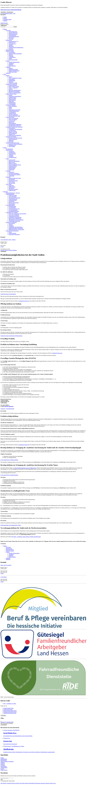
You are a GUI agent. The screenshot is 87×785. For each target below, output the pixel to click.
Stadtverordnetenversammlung (15, 53)
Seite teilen (3, 715)
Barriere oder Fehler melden (22, 783)
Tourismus (8, 170)
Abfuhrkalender (4, 767)
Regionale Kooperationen (14, 234)
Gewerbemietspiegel (13, 210)
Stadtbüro (11, 45)
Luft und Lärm (12, 120)
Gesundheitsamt (12, 130)
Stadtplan (5, 20)
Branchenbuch (12, 203)
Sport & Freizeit (9, 150)
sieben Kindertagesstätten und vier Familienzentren (25, 468)
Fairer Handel (12, 181)
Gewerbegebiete (12, 207)
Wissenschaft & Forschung (14, 197)
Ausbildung (11, 63)
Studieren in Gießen (13, 82)
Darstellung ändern (7, 19)
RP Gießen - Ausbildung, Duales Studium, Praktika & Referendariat (26, 536)
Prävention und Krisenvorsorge (15, 137)
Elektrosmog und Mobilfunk (15, 135)
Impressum (43, 783)
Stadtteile (11, 68)
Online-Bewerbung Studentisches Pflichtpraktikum (11, 335)
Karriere (8, 61)
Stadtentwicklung (12, 97)
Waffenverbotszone (13, 139)
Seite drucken (3, 783)
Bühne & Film (12, 162)
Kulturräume (11, 169)
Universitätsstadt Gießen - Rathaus (8, 239)
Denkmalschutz (12, 102)
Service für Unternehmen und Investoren (17, 213)
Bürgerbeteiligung (10, 50)
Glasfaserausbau (12, 103)
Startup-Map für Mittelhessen (15, 218)
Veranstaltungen (9, 148)
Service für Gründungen (14, 214)
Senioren (11, 89)
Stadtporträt (11, 185)
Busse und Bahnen (13, 106)
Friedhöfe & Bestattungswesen (12, 142)
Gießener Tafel (12, 134)
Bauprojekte (11, 37)
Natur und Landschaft (13, 118)
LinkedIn (8, 722)
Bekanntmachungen (13, 34)
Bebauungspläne (12, 98)
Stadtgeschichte (12, 186)
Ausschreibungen (12, 35)
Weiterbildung (12, 79)
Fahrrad (10, 107)
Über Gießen (9, 184)
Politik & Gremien (10, 51)
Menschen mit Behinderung (15, 90)
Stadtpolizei (11, 140)
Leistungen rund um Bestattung (15, 144)
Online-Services (12, 42)
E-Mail (2, 246)
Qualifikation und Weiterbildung (16, 227)
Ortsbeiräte (11, 56)
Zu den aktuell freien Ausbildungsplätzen (9, 459)
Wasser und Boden (13, 119)
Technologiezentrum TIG (14, 208)
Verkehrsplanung (12, 113)
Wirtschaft (5, 191)
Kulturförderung (12, 167)
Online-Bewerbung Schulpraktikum (8, 294)
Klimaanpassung (12, 123)
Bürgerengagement (13, 85)
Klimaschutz (11, 122)
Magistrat (11, 54)
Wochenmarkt (12, 179)
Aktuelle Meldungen (13, 32)
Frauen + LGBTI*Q (13, 87)
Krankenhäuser (12, 128)
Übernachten (11, 172)
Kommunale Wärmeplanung (15, 96)
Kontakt (5, 18)
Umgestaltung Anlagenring (14, 109)
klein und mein (12, 183)
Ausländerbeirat (12, 57)
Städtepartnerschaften (13, 69)
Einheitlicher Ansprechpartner (15, 217)
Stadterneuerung (12, 100)
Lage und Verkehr (12, 196)
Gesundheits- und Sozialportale (15, 129)
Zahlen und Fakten (13, 71)
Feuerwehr (11, 141)
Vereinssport (11, 151)
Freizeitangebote (12, 153)
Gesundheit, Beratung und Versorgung (14, 126)
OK (1, 779)
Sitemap (5, 17)
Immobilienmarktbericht (14, 211)
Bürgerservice (9, 40)
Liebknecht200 (12, 159)
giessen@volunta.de (8, 406)
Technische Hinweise (11, 783)
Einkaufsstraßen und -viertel (15, 178)
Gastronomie (11, 175)
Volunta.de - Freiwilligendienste (7, 408)
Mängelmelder (4, 760)
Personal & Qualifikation (11, 222)
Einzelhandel (11, 201)
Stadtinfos (8, 67)
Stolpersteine (11, 188)
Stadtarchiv (11, 81)
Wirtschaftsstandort (10, 194)
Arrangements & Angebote (14, 174)
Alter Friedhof (12, 146)
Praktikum (11, 64)
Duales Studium (12, 65)
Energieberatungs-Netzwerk (15, 125)
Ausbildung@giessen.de (24, 301)
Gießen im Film (12, 190)
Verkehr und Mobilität (10, 104)
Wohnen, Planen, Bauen (11, 93)
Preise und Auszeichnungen (15, 92)
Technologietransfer (13, 199)
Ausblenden (3, 12)
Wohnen (10, 95)
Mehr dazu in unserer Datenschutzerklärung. (11, 9)
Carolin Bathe (4, 577)
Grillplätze (11, 155)
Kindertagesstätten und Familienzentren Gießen (11, 525)
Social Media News (13, 31)
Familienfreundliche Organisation (16, 228)
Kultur (7, 158)
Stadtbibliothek (12, 80)
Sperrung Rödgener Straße (14, 115)
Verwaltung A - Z (12, 43)
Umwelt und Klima (10, 117)
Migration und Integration (14, 91)
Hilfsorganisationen (13, 133)
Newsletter (11, 39)
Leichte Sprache (4, 23)
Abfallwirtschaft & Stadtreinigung (16, 47)
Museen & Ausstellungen (14, 161)
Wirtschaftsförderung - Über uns (13, 192)
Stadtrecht (8, 73)
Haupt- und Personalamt (6, 565)
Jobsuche (11, 224)
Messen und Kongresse (14, 202)
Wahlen (10, 58)
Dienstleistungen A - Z (13, 41)
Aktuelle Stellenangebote (14, 62)
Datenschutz (37, 783)
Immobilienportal (12, 206)
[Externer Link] (43, 608)
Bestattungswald (12, 145)
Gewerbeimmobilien (10, 205)
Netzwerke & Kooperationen (12, 230)
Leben (4, 74)
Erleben (5, 147)
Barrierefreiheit (31, 783)
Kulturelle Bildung (13, 166)
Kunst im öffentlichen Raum (15, 164)
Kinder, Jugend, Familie (14, 86)
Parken (10, 108)
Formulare (11, 48)
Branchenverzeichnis (13, 180)
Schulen (10, 76)
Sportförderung (12, 152)
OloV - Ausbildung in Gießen (15, 78)
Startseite (2, 250)
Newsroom (8, 30)
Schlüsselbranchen (13, 200)
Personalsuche (12, 223)
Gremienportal (12, 52)
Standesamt (11, 46)
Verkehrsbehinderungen (14, 36)
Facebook (3, 722)
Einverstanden (10, 12)
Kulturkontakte (12, 168)
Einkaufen (8, 177)
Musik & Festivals (13, 163)
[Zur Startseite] (8, 13)
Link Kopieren (3, 724)
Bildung (7, 75)
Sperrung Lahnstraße (13, 114)
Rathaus (5, 29)
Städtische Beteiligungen (14, 70)
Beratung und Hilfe (13, 131)
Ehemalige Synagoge (13, 189)
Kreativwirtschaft (12, 233)
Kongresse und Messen (14, 173)
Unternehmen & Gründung (12, 212)
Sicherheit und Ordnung (11, 136)
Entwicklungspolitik (13, 59)
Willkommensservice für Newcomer (16, 229)
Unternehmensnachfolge (14, 216)
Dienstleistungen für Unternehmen (16, 219)
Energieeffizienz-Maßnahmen (15, 124)
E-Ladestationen (12, 112)
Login (54, 783)
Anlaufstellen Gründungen (14, 221)
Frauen (10, 232)
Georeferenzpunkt (12, 157)
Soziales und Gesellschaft (11, 84)
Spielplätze (11, 156)
